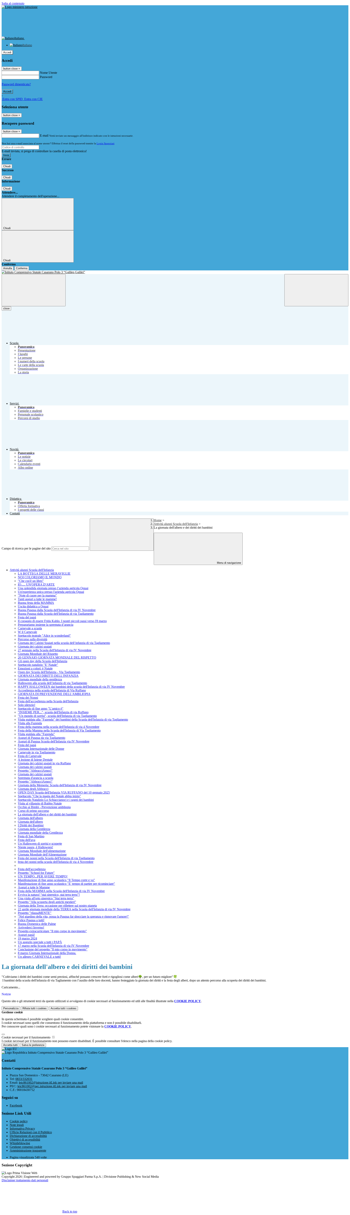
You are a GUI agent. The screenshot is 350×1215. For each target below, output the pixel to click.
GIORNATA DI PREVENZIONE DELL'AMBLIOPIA (54, 694)
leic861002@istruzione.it (51, 1082)
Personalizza (10, 1008)
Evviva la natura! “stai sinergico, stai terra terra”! (49, 894)
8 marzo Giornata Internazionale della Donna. (47, 953)
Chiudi (7, 166)
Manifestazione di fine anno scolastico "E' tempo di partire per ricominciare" (66, 883)
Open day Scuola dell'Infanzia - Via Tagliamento (49, 672)
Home (158, 520)
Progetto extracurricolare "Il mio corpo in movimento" (52, 931)
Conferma (21, 268)
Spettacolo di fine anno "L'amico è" (40, 708)
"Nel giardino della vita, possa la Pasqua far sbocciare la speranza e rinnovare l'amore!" (73, 916)
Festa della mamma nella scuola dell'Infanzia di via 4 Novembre (58, 727)
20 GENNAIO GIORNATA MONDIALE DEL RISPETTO (57, 657)
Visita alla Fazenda (30, 723)
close (6, 308)
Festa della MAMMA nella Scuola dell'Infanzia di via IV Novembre (61, 891)
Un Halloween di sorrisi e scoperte (40, 843)
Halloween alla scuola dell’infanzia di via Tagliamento (52, 683)
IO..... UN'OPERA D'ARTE (36, 584)
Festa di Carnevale (30, 756)
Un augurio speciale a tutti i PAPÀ (40, 942)
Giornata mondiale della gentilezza (40, 679)
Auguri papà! (26, 934)
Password (46, 77)
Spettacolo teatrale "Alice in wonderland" (44, 635)
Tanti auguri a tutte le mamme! (37, 599)
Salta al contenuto (13, 3)
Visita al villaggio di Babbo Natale (40, 803)
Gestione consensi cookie (26, 1147)
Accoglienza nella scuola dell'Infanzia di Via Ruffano (52, 690)
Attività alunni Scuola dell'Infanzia (176, 524)
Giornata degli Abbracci (33, 789)
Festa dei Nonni (28, 697)
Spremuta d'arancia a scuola (35, 778)
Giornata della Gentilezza (34, 829)
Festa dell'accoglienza (32, 869)
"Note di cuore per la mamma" (37, 595)
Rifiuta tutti (34, 1008)
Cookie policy (19, 1121)
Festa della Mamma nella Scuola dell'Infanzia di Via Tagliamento (59, 730)
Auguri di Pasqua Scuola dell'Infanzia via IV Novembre (53, 741)
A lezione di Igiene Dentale (35, 759)
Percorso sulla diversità (32, 639)
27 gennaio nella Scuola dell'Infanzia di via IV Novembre (54, 650)
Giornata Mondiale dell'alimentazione (42, 851)
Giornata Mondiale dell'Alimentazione (42, 854)
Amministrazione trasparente (28, 1150)
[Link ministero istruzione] (19, 7)
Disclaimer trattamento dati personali (25, 1180)
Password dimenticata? (16, 84)
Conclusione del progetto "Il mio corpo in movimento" (53, 949)
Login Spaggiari (105, 143)
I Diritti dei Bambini (31, 825)
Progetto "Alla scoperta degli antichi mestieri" (47, 902)
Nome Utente (48, 72)
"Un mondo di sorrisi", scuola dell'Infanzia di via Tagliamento (57, 716)
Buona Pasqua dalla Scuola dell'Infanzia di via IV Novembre (57, 610)
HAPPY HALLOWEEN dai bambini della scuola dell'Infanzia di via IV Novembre (71, 686)
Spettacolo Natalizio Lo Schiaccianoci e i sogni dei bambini (56, 799)
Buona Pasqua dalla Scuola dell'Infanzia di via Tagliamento (56, 613)
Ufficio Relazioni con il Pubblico (31, 1132)
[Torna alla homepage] (175, 272)
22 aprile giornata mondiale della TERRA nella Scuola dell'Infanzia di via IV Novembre (74, 909)
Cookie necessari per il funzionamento (26, 1037)
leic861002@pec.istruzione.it (52, 1086)
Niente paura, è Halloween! (35, 847)
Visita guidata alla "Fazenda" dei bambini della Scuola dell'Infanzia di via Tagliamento (73, 719)
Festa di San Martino (31, 836)
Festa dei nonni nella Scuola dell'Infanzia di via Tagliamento (56, 858)
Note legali (17, 1125)
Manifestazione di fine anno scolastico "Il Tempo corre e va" (56, 880)
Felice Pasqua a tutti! (31, 920)
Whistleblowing (20, 1143)
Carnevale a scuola (30, 628)
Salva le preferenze (33, 1045)
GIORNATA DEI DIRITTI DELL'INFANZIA (48, 675)
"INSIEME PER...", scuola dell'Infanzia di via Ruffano (53, 712)
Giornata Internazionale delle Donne (41, 748)
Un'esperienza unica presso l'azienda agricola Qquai (51, 592)
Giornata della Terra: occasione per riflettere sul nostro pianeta (57, 905)
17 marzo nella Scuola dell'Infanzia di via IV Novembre (53, 945)
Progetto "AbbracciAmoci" (35, 770)
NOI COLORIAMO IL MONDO (40, 577)
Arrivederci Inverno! (31, 927)
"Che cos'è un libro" (31, 581)
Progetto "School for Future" (36, 872)
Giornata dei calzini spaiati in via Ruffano (44, 763)
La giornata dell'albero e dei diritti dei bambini (47, 814)
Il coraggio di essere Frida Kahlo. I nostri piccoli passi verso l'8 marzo (62, 621)
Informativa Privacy (22, 1128)
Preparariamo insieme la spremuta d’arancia (45, 624)
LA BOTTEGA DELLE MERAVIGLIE (44, 573)
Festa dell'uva (26, 840)
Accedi (7, 52)
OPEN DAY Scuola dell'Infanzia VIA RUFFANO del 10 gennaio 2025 (64, 792)
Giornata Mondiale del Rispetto (38, 654)
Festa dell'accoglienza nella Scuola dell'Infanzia (48, 701)
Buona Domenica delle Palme (37, 924)
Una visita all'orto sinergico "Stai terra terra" (46, 898)
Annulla (7, 268)
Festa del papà (27, 617)
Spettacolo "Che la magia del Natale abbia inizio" (49, 796)
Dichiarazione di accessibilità (28, 1136)
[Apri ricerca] (316, 290)
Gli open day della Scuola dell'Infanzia (42, 661)
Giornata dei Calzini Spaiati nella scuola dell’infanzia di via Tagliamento (64, 643)
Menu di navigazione (228, 562)
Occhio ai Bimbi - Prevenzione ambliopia (44, 807)
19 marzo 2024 (27, 938)
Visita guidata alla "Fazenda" (36, 734)
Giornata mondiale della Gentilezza (40, 832)
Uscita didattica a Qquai (33, 606)
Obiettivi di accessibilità (25, 1139)
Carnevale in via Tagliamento (36, 752)
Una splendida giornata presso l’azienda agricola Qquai (53, 588)
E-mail (44, 135)
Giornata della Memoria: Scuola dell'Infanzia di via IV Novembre (59, 785)
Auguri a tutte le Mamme (34, 887)
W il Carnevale (27, 632)
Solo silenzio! (26, 705)
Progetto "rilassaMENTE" (34, 913)
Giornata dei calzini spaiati (35, 646)
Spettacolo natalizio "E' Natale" (38, 664)
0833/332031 (23, 1079)
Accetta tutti (63, 1008)
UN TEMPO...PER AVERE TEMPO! (42, 876)
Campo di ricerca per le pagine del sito (26, 548)
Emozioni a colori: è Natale (35, 668)
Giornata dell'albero (30, 818)
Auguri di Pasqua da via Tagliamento (41, 737)
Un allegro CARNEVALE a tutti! (39, 956)
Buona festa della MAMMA (36, 602)
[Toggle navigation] (34, 290)
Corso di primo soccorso (33, 810)
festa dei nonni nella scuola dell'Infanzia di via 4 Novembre (55, 862)
